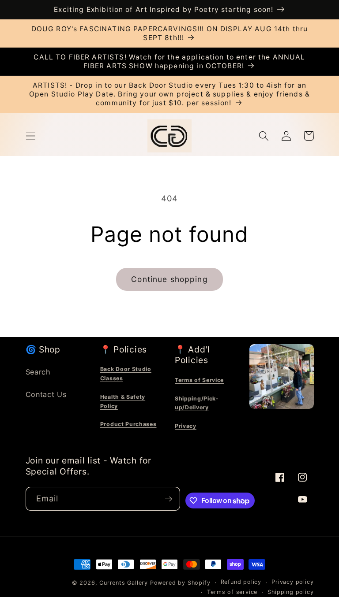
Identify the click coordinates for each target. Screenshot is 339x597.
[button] (30, 136)
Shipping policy (290, 592)
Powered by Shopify (180, 582)
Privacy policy (292, 581)
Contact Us (46, 394)
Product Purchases (128, 424)
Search (38, 371)
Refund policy (241, 581)
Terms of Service (199, 380)
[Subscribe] (169, 499)
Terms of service (232, 592)
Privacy (185, 426)
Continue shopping (169, 279)
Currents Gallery (123, 582)
